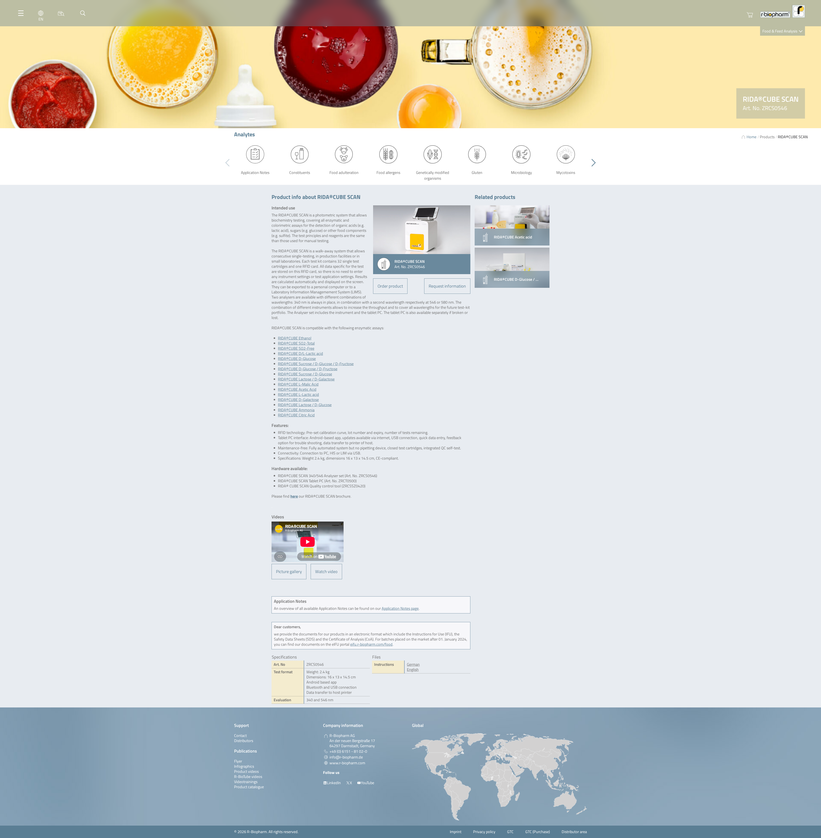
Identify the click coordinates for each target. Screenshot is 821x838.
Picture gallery (289, 571)
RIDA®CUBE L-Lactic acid (298, 394)
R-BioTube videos (248, 776)
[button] (592, 163)
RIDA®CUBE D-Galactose (298, 400)
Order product (390, 286)
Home (751, 137)
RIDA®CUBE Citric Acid (296, 415)
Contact (240, 735)
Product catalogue (249, 787)
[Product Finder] (61, 13)
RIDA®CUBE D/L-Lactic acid (300, 353)
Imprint (455, 832)
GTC (510, 832)
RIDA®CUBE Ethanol (294, 338)
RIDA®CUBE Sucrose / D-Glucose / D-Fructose (316, 364)
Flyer (238, 761)
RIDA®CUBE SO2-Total (296, 343)
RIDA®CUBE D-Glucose (297, 359)
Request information (447, 286)
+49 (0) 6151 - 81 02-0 (348, 751)
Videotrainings (245, 782)
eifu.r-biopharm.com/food (371, 644)
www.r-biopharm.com (347, 763)
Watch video (326, 571)
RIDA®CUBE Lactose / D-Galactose (306, 379)
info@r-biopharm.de (346, 757)
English (413, 669)
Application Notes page (400, 608)
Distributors (243, 741)
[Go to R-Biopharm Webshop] (750, 15)
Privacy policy (484, 832)
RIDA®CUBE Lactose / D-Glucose (305, 405)
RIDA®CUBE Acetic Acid (297, 389)
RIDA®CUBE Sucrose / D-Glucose (305, 374)
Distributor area (574, 832)
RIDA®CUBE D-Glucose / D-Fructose (307, 369)
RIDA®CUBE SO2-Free (296, 348)
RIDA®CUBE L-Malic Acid (298, 384)
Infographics (244, 766)
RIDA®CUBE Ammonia (296, 410)
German (413, 664)
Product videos (246, 771)
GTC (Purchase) (537, 832)
